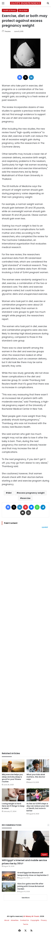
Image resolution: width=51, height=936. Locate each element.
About (6, 920)
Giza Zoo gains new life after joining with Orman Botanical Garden (30, 886)
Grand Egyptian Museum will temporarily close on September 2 (32, 873)
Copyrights (34, 920)
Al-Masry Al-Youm (31, 916)
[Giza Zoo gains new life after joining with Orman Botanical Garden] (8, 887)
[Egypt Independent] (25, 3)
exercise (26, 498)
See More (25, 897)
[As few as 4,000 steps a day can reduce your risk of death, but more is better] (37, 794)
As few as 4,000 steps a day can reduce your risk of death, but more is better (37, 807)
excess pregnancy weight (31, 492)
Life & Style (23, 10)
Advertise (14, 920)
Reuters (8, 31)
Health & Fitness (9, 10)
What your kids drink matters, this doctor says (35, 776)
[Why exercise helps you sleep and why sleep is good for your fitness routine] (13, 765)
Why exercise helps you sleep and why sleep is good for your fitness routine (12, 778)
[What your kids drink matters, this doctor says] (37, 765)
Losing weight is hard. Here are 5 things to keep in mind (13, 806)
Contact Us (24, 920)
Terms (25, 924)
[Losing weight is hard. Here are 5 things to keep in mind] (13, 794)
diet (10, 492)
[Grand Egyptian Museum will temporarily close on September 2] (8, 876)
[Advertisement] (25, 640)
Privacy (44, 920)
